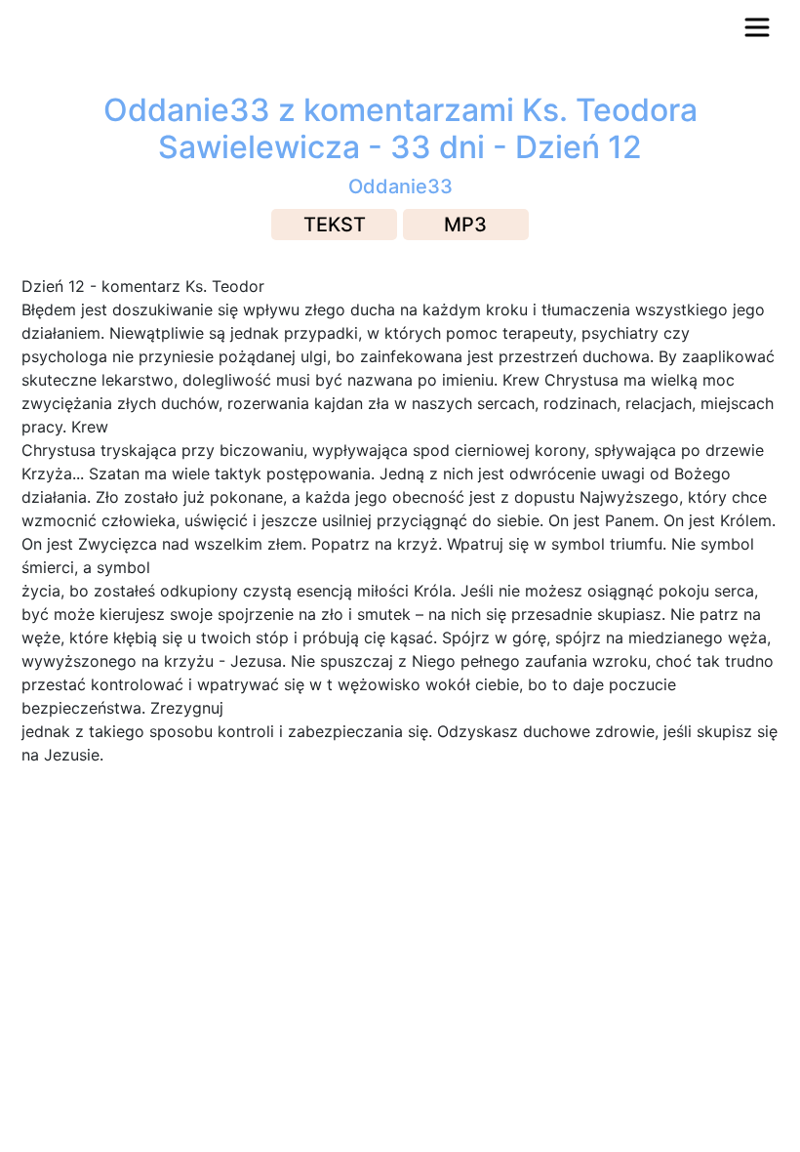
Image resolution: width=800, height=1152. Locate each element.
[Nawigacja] (757, 27)
